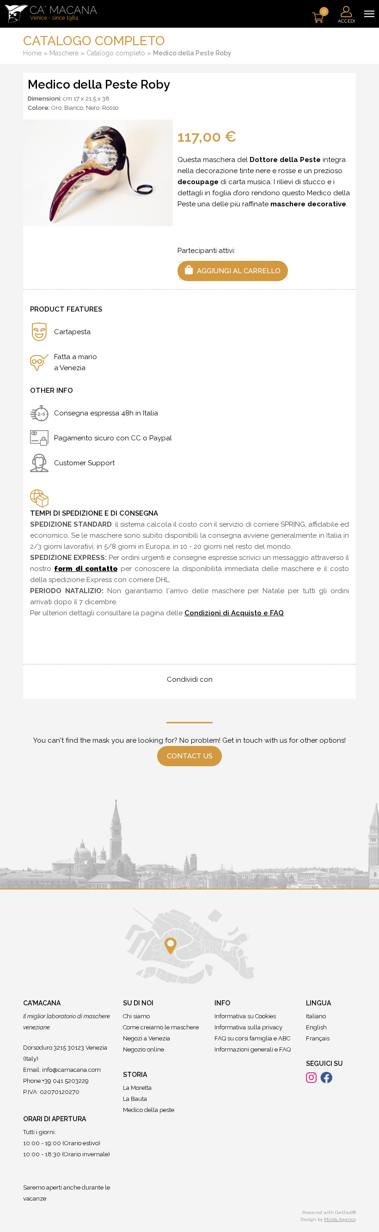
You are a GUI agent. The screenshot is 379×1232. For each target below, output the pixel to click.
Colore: (39, 107)
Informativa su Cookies (245, 1016)
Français (318, 1038)
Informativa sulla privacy (248, 1027)
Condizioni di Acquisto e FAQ (234, 613)
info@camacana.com (71, 1069)
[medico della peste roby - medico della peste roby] (98, 172)
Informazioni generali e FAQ (252, 1049)
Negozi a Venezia (146, 1038)
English (316, 1027)
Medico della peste (148, 1109)
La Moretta (137, 1087)
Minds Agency (340, 1219)
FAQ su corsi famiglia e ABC (252, 1038)
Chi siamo (136, 1016)
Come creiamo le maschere (161, 1027)
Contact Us (190, 756)
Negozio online (143, 1049)
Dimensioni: (44, 98)
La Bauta (135, 1098)
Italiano (316, 1016)
